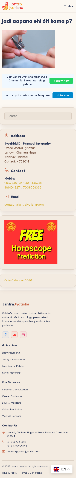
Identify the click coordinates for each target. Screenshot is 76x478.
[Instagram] (23, 334)
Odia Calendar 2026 (18, 280)
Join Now (63, 95)
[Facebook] (5, 334)
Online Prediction (12, 409)
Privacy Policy (9, 472)
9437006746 (33, 183)
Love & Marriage (11, 402)
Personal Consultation (15, 389)
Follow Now (61, 80)
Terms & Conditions (31, 472)
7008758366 (32, 187)
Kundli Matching (11, 372)
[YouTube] (14, 334)
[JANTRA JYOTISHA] (13, 6)
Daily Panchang (11, 352)
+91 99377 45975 (17, 442)
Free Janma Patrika (13, 366)
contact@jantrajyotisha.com (24, 204)
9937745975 (13, 183)
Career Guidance (12, 396)
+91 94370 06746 (17, 445)
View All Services (11, 416)
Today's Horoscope (13, 359)
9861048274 (13, 187)
